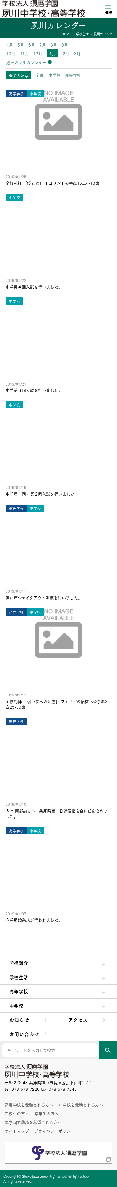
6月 (31, 45)
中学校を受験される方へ (81, 1104)
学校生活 (18, 977)
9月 (64, 45)
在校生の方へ (17, 1113)
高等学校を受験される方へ (29, 1104)
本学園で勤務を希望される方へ (33, 1122)
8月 (54, 45)
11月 (24, 53)
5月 (20, 45)
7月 (42, 45)
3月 (77, 53)
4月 (9, 45)
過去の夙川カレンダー (26, 62)
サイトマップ (17, 1131)
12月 (37, 53)
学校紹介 (18, 962)
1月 (52, 53)
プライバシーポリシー (54, 1131)
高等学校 (18, 991)
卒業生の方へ (46, 1113)
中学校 (16, 1005)
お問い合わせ (24, 1033)
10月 (10, 53)
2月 (66, 53)
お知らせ (19, 1019)
